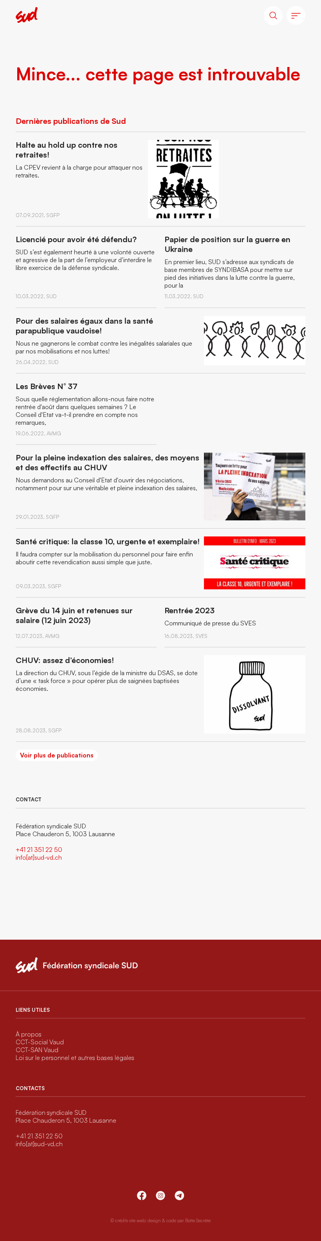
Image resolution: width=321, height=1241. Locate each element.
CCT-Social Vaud (40, 1042)
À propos (28, 1034)
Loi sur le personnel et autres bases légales (75, 1058)
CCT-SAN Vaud (37, 1050)
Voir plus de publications (57, 755)
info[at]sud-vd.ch (39, 857)
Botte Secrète (198, 1220)
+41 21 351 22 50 (39, 849)
